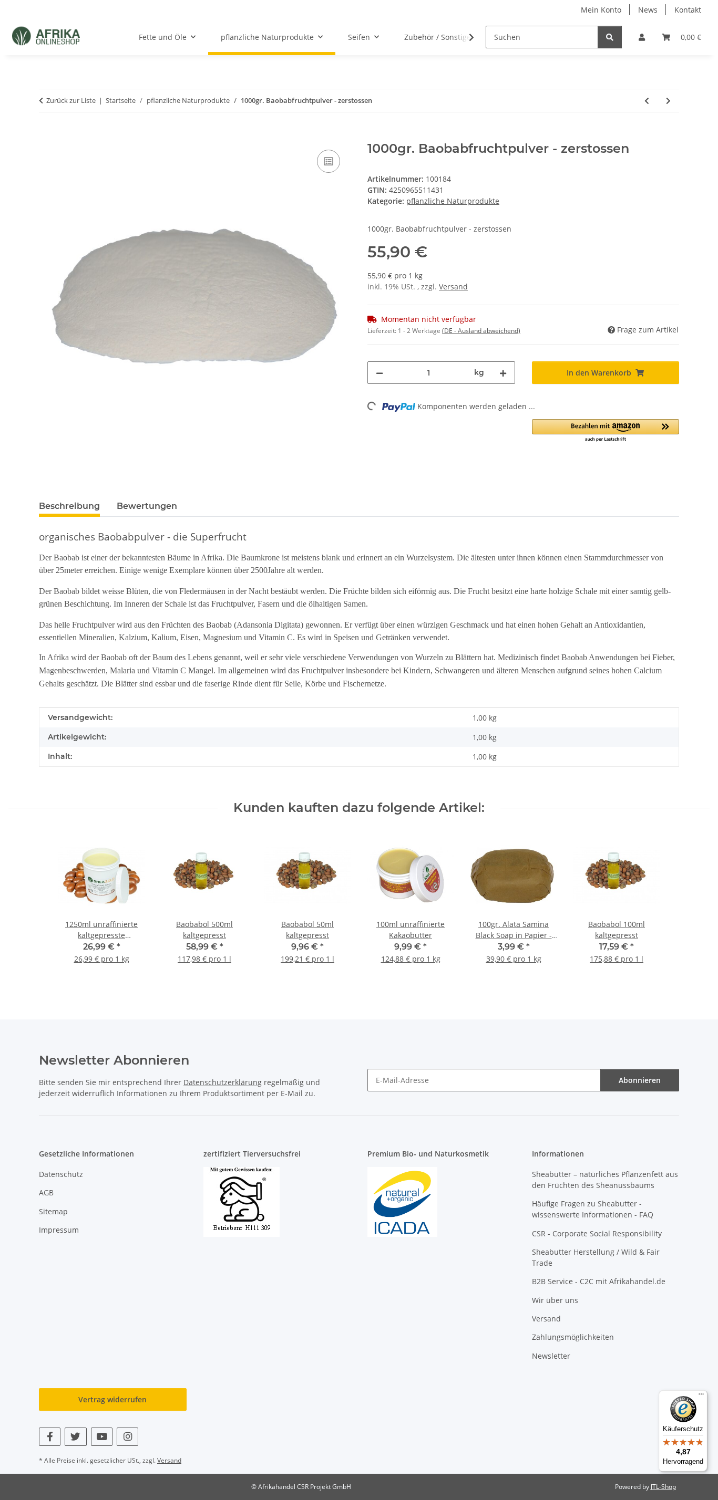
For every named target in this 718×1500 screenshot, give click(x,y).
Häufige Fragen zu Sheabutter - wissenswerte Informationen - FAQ (592, 1209)
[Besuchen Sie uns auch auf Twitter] (75, 1437)
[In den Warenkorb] (47, 135)
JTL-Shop (663, 1486)
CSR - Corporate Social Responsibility (597, 1233)
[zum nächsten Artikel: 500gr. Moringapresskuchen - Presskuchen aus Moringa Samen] (668, 100)
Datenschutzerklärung (222, 1082)
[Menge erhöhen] (503, 372)
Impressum (59, 1230)
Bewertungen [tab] (147, 506)
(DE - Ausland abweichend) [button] (481, 330)
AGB (46, 1192)
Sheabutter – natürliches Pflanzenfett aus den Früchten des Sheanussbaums (605, 1179)
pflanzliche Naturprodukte (452, 201)
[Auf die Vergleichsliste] (328, 161)
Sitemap (53, 1211)
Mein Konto (601, 10)
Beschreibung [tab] (69, 506)
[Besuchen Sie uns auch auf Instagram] (127, 1437)
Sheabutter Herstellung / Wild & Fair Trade (596, 1257)
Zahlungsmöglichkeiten (573, 1337)
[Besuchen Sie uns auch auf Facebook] (49, 1437)
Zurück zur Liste (71, 100)
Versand (453, 286)
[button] (641, 37)
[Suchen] (610, 37)
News (648, 10)
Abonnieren (640, 1080)
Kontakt (687, 10)
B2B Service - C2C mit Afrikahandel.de (598, 1281)
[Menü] (701, 1396)
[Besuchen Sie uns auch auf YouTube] (101, 1437)
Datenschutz (61, 1174)
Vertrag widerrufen (112, 1399)
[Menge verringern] (379, 372)
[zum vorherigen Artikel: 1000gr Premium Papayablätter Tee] (647, 100)
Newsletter (551, 1356)
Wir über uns (555, 1300)
